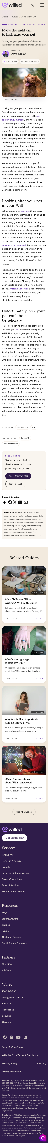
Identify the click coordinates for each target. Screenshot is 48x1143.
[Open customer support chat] (42, 1137)
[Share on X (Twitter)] (15, 502)
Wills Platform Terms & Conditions (20, 1055)
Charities (7, 964)
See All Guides (24, 812)
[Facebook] (5, 1037)
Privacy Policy (9, 1063)
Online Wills (25, 438)
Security (6, 1016)
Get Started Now (15, 838)
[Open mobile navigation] (42, 5)
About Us (6, 1003)
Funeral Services (10, 885)
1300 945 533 (9, 991)
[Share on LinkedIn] (20, 502)
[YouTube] (18, 1037)
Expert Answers (10, 918)
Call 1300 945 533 (18, 476)
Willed (5, 17)
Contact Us (8, 1009)
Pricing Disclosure (11, 1071)
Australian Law (29, 17)
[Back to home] (12, 829)
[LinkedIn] (25, 1037)
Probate (6, 867)
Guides (15, 17)
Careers (6, 1022)
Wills (33, 427)
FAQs (4, 912)
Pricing (5, 931)
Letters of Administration (15, 873)
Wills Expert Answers (11, 444)
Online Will (7, 855)
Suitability (40, 1063)
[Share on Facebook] (10, 502)
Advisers (6, 970)
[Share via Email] (26, 502)
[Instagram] (11, 1037)
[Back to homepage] (11, 5)
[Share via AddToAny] (4, 502)
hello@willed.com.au (13, 997)
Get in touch (16, 484)
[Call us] (33, 5)
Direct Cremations (12, 879)
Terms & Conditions (12, 1047)
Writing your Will (19, 288)
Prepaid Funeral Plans (13, 891)
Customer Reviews (11, 937)
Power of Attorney (11, 861)
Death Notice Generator (15, 943)
